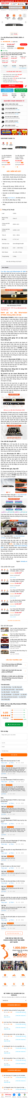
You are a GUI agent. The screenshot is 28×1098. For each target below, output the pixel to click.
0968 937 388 (7, 1029)
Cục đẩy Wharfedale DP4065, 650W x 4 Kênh (12, 38)
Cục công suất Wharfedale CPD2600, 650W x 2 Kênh (17, 580)
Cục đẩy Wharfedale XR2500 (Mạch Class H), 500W (17, 601)
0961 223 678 (7, 1017)
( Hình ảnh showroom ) (20, 1015)
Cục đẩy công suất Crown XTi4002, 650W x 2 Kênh (20, 157)
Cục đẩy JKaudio (5, 692)
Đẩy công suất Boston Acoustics (9, 697)
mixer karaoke (19, 689)
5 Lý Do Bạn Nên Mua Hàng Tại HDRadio (18, 651)
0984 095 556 (7, 1065)
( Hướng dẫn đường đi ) (21, 1013)
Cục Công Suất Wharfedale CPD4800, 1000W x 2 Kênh (17, 609)
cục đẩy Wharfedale (21, 494)
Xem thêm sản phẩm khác (14, 620)
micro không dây (5, 699)
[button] (13, 4)
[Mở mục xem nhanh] (25, 267)
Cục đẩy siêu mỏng (6, 687)
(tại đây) (17, 109)
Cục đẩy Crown (15, 692)
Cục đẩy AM (23, 694)
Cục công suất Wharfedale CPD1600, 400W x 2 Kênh (17, 570)
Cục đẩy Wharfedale (6, 694)
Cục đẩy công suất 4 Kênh (8, 689)
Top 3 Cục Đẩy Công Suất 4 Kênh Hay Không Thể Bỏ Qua (18, 634)
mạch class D (11, 197)
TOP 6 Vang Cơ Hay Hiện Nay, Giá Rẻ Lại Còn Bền (18, 645)
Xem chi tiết (13, 577)
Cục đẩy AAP (16, 694)
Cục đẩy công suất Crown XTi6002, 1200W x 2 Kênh (6, 157)
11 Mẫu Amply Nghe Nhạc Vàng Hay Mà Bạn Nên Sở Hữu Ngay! (18, 640)
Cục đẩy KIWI (22, 697)
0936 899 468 (7, 1082)
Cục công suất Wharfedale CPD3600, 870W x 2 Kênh (17, 590)
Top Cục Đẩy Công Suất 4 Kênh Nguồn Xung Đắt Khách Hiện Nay (18, 629)
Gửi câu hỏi (14, 755)
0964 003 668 (7, 1041)
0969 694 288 (7, 1053)
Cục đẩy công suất (17, 687)
